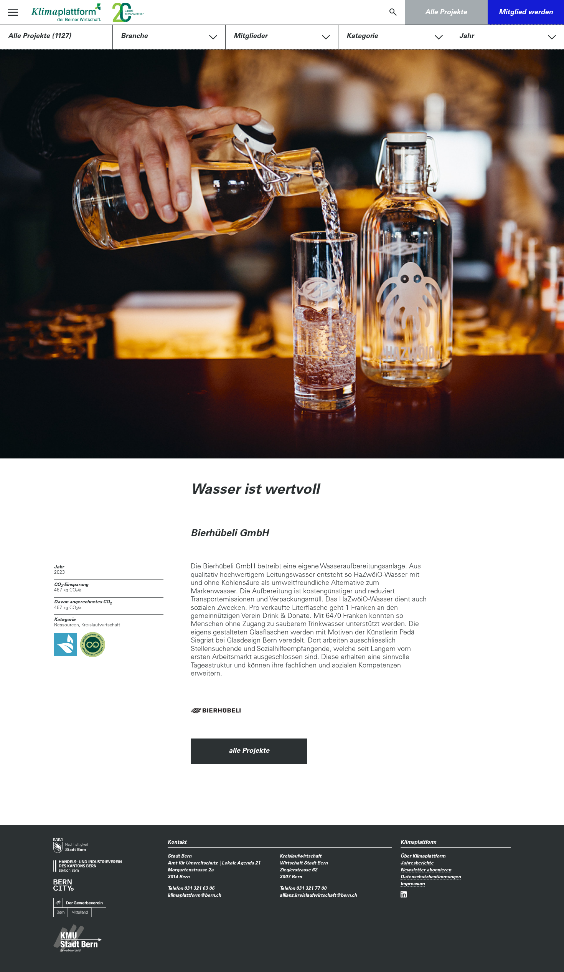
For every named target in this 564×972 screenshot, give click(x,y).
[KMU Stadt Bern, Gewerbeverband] (77, 938)
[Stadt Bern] (70, 845)
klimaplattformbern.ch (194, 895)
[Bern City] (63, 885)
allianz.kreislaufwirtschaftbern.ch (318, 895)
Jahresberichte (417, 862)
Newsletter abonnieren (426, 869)
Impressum (413, 883)
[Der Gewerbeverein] (79, 907)
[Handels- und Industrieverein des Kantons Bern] (87, 866)
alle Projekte (249, 750)
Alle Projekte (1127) (39, 35)
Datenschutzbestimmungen (431, 876)
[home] (66, 12)
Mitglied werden (526, 11)
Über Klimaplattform (423, 856)
